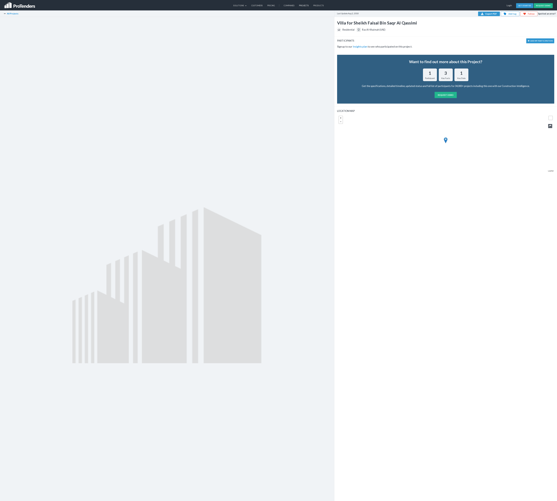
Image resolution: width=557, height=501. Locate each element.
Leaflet (551, 171)
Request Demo (543, 5)
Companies (289, 5)
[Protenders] (20, 4)
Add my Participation (541, 41)
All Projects (12, 13)
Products (318, 5)
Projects (304, 5)
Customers (257, 5)
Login (509, 5)
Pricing (271, 5)
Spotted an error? (547, 13)
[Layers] (551, 118)
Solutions (238, 5)
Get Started (524, 5)
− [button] (341, 122)
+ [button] (341, 118)
